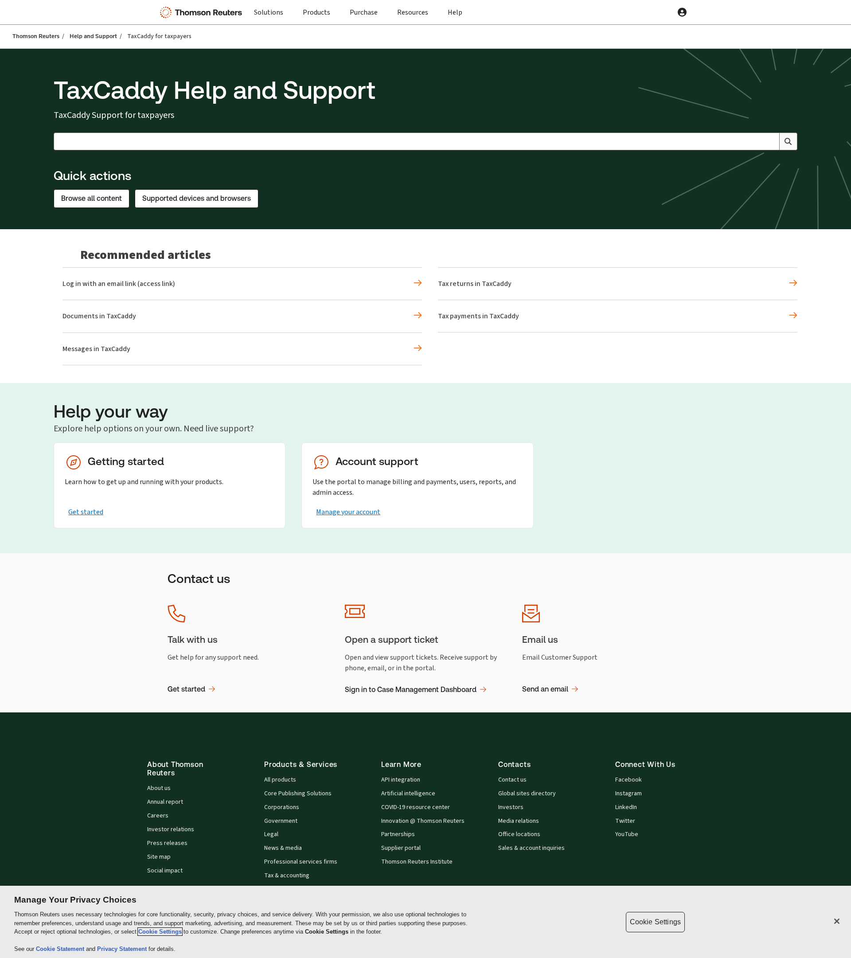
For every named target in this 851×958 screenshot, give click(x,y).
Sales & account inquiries (531, 848)
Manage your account (348, 511)
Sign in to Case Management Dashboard (410, 689)
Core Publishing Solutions (298, 794)
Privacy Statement (122, 949)
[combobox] (425, 141)
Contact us (512, 780)
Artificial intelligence (408, 794)
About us (159, 788)
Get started (85, 511)
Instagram (628, 794)
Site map (159, 857)
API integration (400, 780)
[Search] (788, 141)
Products (316, 12)
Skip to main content (39, 7)
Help (455, 12)
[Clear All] (771, 141)
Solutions (268, 12)
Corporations (281, 807)
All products (280, 780)
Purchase (364, 12)
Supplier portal (401, 848)
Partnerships (398, 834)
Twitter (625, 821)
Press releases (167, 843)
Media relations (518, 821)
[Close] (837, 921)
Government (280, 821)
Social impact (165, 871)
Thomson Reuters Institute (417, 862)
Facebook (628, 780)
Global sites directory (527, 794)
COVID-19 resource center (415, 807)
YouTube (626, 834)
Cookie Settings (160, 931)
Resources (412, 12)
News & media (283, 848)
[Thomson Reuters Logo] (203, 12)
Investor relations (170, 829)
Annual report (165, 802)
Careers (157, 816)
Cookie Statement (61, 949)
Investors (510, 807)
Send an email (545, 689)
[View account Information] (682, 12)
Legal (271, 834)
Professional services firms (300, 862)
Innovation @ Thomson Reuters (423, 821)
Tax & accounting (286, 876)
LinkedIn (626, 807)
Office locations (519, 834)
